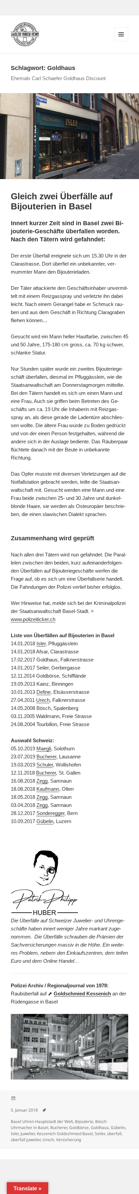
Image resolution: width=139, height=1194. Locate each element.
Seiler (100, 1133)
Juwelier (28, 1133)
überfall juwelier (25, 1139)
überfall (114, 1133)
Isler (41, 643)
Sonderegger (50, 813)
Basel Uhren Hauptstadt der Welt (42, 1121)
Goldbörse (79, 1127)
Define (43, 692)
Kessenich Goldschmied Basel (65, 1133)
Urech (43, 700)
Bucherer (46, 756)
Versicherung (68, 1139)
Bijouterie (84, 1121)
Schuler (44, 764)
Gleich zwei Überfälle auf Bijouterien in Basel (62, 201)
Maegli (43, 748)
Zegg (42, 781)
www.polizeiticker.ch (33, 619)
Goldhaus (100, 1127)
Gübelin (44, 821)
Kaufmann (47, 789)
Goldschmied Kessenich (82, 993)
